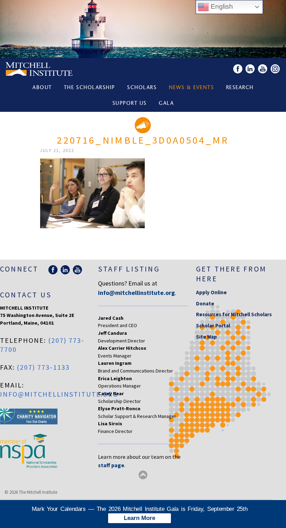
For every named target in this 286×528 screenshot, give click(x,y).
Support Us (129, 103)
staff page (111, 465)
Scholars (142, 88)
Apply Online (211, 292)
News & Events (191, 88)
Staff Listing (129, 269)
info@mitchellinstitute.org (59, 394)
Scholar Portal (213, 325)
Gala (166, 103)
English (221, 6)
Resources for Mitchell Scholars (234, 314)
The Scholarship (89, 88)
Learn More (139, 518)
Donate (205, 303)
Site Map (206, 336)
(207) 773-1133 (43, 367)
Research (240, 88)
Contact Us (26, 294)
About (42, 88)
